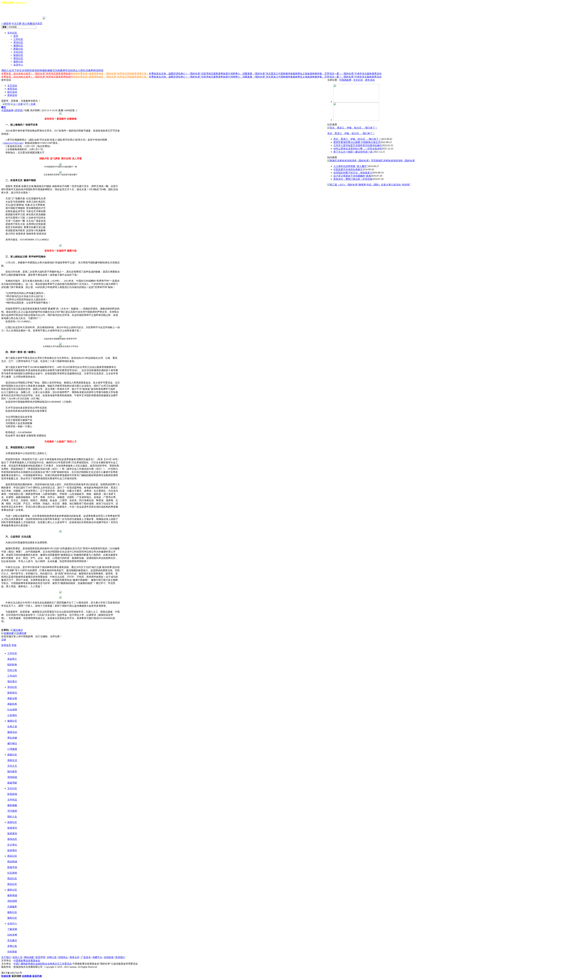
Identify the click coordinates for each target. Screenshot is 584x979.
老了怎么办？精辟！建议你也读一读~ (353, 151)
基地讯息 (12, 839)
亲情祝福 (12, 777)
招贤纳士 (63, 957)
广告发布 (86, 957)
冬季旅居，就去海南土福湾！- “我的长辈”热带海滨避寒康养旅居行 (37, 73)
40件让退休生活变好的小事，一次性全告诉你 (357, 148)
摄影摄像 (47, 70)
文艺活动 (12, 85)
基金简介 (12, 659)
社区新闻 (12, 873)
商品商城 (12, 861)
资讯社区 (18, 42)
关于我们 (6, 957)
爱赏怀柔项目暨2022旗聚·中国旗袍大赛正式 (356, 142)
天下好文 (17, 70)
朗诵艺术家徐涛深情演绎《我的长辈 (395, 160)
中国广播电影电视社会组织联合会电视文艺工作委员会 (42, 963)
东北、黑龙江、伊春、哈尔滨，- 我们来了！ (351, 133)
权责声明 (40, 957)
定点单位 (12, 844)
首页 (15, 36)
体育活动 (12, 88)
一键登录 (6, 23)
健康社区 (18, 45)
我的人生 (6, 70)
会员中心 (18, 64)
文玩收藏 (57, 70)
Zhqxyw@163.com (13, 143)
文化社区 (12, 32)
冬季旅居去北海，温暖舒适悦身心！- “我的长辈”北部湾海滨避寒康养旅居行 (189, 73)
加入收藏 (27, 23)
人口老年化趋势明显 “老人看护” (350, 166)
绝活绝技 (98, 70)
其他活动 (12, 95)
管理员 (18, 110)
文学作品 (12, 799)
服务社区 (18, 61)
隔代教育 (12, 771)
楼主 (3, 107)
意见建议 (12, 940)
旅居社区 (18, 55)
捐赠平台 (97, 957)
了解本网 (12, 929)
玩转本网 (12, 935)
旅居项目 (12, 850)
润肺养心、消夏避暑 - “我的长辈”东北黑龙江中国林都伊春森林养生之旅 (268, 73)
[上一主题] (17, 104)
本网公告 (12, 946)
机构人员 (17, 957)
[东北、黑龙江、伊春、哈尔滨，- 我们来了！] (352, 127)
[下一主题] (29, 104)
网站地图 (29, 957)
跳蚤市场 (12, 867)
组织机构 (12, 664)
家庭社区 (18, 48)
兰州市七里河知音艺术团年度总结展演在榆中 (357, 145)
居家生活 (12, 760)
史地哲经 (27, 70)
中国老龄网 (7, 110)
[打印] (6, 104)
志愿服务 (12, 906)
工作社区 (18, 39)
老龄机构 (12, 704)
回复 (3, 639)
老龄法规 (12, 698)
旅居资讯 (12, 828)
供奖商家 (12, 951)
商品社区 (18, 58)
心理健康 (12, 749)
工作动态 (12, 676)
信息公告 (12, 670)
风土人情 (78, 70)
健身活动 (12, 732)
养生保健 (12, 737)
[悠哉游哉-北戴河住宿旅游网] (356, 101)
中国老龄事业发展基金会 (26, 960)
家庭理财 (12, 782)
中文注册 (16, 23)
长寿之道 (12, 726)
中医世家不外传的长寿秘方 (348, 169)
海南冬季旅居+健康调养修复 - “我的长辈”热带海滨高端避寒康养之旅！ (111, 73)
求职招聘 (12, 901)
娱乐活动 (12, 92)
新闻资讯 (12, 692)
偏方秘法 (12, 743)
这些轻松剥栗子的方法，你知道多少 (352, 172)
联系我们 (120, 957)
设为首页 (37, 23)
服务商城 (12, 895)
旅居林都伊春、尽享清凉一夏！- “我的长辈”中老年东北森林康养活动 (344, 73)
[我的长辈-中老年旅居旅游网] (356, 120)
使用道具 (6, 645)
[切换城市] (9, 10)
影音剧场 (37, 70)
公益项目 (12, 715)
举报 (14, 645)
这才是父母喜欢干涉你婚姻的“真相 (352, 176)
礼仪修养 (88, 70)
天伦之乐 (12, 766)
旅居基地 (12, 833)
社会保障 (12, 709)
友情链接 (109, 957)
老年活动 (68, 70)
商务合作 (74, 957)
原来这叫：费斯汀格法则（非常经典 (352, 179)
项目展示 (12, 681)
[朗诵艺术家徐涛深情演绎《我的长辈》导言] (351, 160)
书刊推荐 (12, 811)
